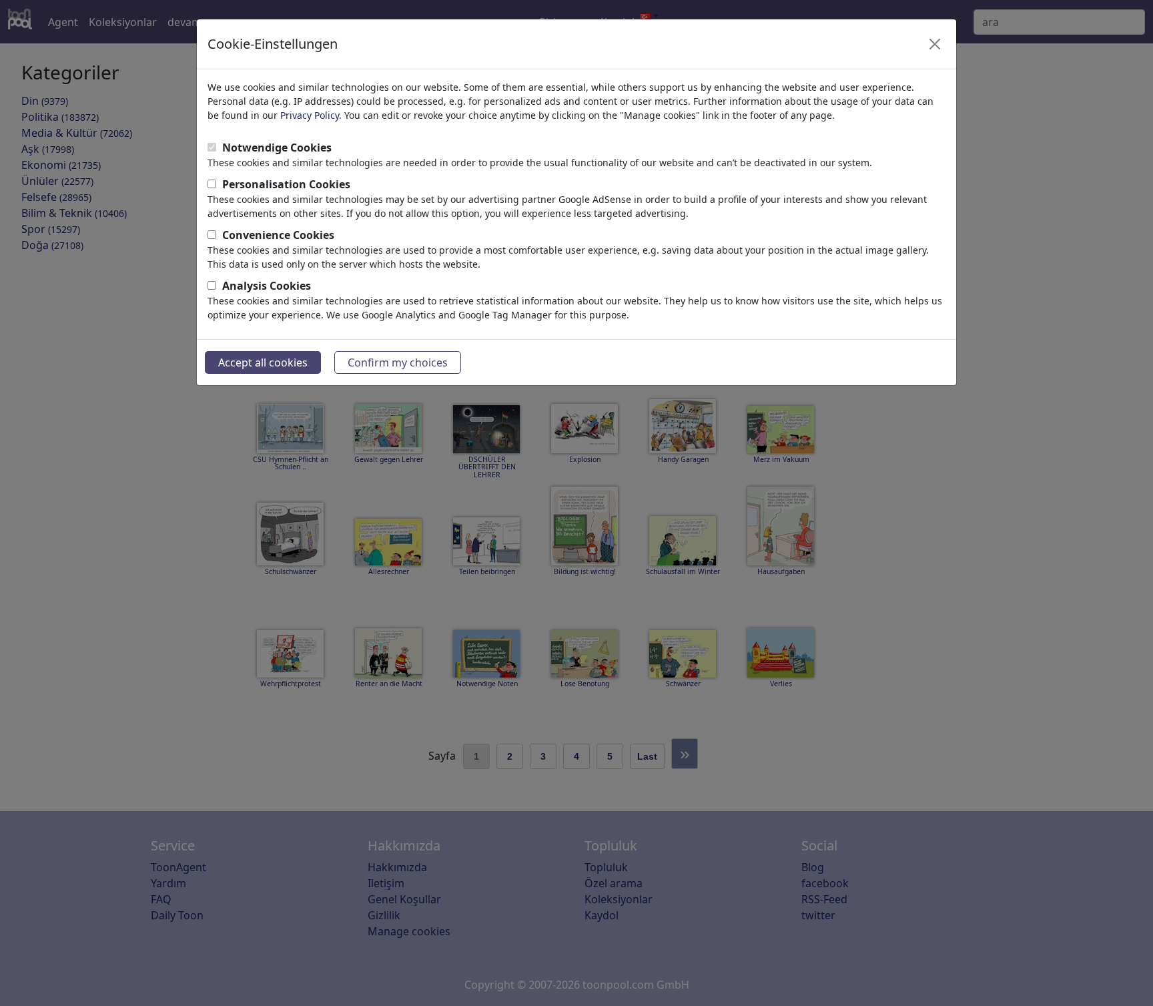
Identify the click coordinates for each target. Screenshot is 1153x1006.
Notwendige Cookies (277, 147)
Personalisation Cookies (286, 184)
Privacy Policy (309, 115)
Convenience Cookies (278, 235)
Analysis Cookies (266, 285)
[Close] (934, 44)
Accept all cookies (263, 362)
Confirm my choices (398, 362)
